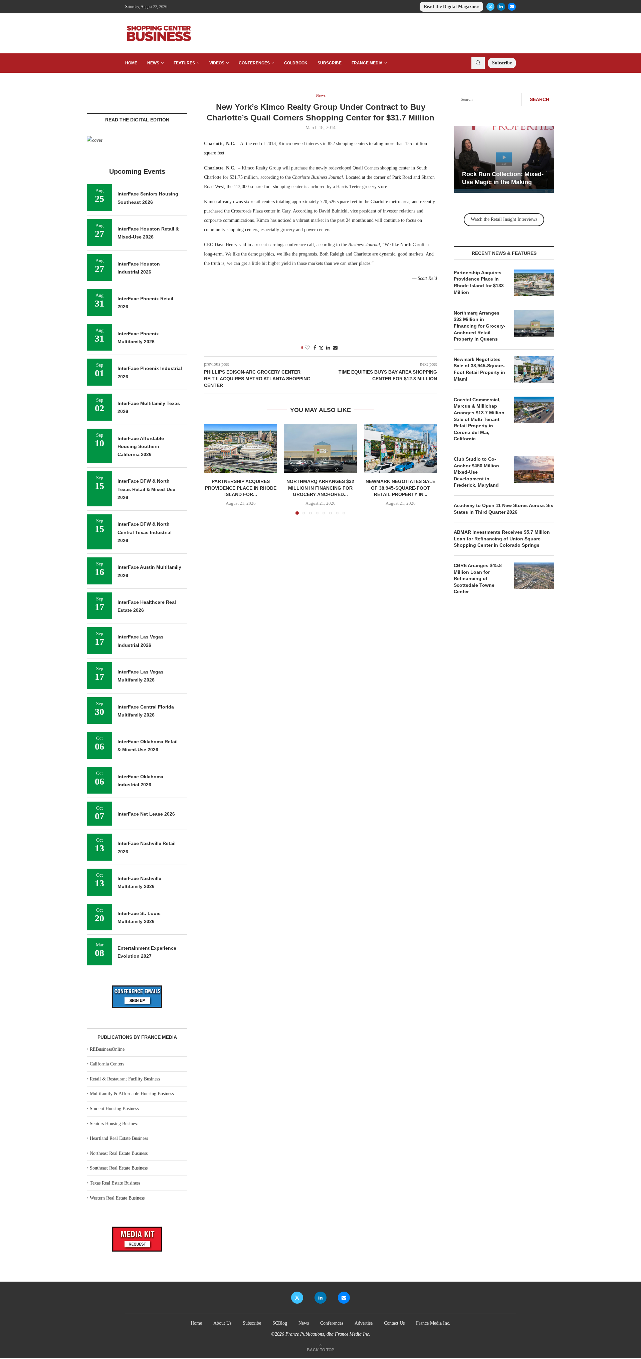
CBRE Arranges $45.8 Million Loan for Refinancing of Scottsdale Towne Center (478, 578)
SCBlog (279, 1323)
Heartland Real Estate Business (119, 1138)
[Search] (478, 63)
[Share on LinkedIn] (328, 348)
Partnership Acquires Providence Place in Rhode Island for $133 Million (479, 282)
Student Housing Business (114, 1108)
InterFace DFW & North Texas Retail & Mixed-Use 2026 (146, 489)
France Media (367, 63)
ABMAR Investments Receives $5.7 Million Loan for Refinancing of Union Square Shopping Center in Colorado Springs (502, 538)
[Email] (512, 7)
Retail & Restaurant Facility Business (125, 1078)
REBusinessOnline (107, 1049)
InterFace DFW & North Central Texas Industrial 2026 (145, 532)
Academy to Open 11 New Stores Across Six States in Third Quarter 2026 (503, 509)
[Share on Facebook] (314, 348)
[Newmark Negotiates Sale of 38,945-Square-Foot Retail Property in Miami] (400, 448)
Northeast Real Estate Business (119, 1153)
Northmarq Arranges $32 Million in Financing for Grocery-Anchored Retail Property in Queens (479, 326)
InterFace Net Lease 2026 (146, 814)
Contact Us (394, 1323)
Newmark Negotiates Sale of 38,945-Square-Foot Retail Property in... (400, 488)
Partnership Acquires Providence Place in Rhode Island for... (240, 488)
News (153, 63)
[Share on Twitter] (321, 348)
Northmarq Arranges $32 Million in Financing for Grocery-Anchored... (320, 488)
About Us (222, 1323)
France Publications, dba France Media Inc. (327, 1334)
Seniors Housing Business (114, 1123)
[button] (213, 469)
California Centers (107, 1063)
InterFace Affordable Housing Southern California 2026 (141, 446)
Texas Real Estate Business (115, 1183)
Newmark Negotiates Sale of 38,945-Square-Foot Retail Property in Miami (479, 369)
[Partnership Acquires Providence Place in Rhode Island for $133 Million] (240, 448)
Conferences (254, 63)
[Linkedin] (501, 7)
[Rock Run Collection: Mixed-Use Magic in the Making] (504, 159)
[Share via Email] (335, 348)
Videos (216, 63)
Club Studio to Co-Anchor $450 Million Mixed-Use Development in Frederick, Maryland (476, 472)
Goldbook (295, 63)
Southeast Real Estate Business (119, 1168)
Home (131, 63)
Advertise (364, 1323)
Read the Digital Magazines (451, 6)
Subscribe (329, 63)
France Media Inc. (433, 1323)
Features (184, 63)
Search (539, 99)
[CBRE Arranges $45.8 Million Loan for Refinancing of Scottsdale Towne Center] (534, 575)
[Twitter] (490, 7)
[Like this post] (307, 348)
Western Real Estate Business (117, 1198)
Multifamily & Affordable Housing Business (132, 1093)
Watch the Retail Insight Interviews (504, 219)
